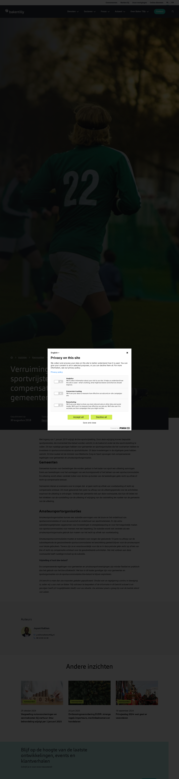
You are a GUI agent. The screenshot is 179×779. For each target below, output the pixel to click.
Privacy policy (57, 372)
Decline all (101, 417)
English (54, 353)
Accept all (78, 417)
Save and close (89, 423)
